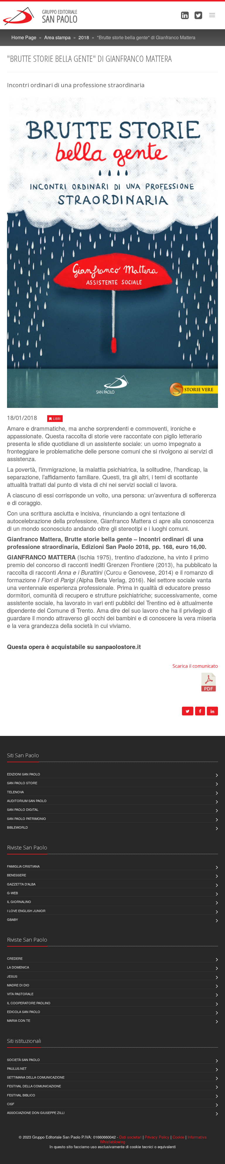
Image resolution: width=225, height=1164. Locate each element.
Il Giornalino (19, 901)
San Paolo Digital (22, 809)
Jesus (12, 976)
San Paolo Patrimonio (26, 818)
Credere (15, 958)
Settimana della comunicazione (35, 1077)
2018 (84, 37)
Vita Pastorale (20, 993)
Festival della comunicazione (34, 1086)
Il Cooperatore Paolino (28, 1002)
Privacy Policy (157, 1137)
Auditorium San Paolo (27, 800)
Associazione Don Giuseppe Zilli (35, 1112)
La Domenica (18, 967)
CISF (10, 1103)
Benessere (16, 875)
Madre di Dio (18, 985)
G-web (12, 892)
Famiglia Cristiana (23, 866)
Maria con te (18, 1020)
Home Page (23, 37)
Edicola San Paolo (23, 1011)
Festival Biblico (21, 1095)
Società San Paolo (23, 1059)
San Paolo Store (22, 782)
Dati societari (130, 1137)
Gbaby (12, 919)
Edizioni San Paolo (23, 774)
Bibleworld (17, 827)
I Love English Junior (26, 910)
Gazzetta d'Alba (21, 884)
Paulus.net (17, 1068)
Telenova (15, 791)
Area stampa (57, 37)
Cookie (178, 1137)
